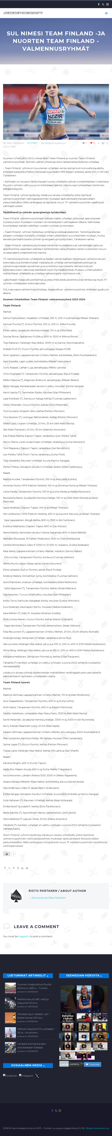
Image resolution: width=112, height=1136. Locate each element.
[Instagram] (107, 4)
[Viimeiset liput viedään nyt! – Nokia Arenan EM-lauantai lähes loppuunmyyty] (10, 1017)
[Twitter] (103, 4)
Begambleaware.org (97, 1128)
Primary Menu (106, 13)
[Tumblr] (18, 868)
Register (85, 1063)
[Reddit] (27, 868)
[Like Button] (6, 854)
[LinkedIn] (22, 868)
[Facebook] (99, 4)
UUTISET (32, 143)
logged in (24, 936)
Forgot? (74, 1063)
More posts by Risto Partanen (49, 897)
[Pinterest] (14, 868)
